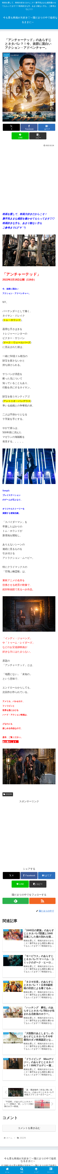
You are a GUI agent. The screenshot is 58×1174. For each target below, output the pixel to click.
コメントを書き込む (29, 1128)
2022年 (9, 794)
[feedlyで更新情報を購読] (15, 901)
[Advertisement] (29, 178)
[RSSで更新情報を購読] (42, 901)
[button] (37, 135)
